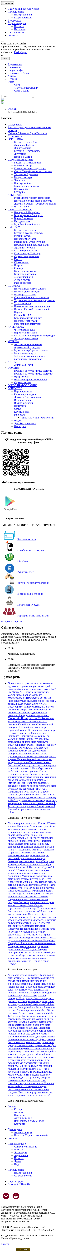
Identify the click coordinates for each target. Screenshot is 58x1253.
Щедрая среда (21, 376)
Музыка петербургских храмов (31, 350)
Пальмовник (21, 189)
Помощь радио (16, 11)
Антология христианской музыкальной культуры (28, 346)
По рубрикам (15, 124)
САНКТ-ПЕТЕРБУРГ (20, 209)
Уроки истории (22, 303)
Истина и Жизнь (23, 156)
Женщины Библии (24, 145)
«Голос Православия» (26, 87)
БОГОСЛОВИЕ (16, 139)
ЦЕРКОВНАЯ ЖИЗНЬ (20, 159)
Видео (17, 1164)
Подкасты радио (17, 23)
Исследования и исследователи (31, 244)
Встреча (18, 265)
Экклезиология (22, 148)
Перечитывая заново (25, 332)
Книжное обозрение (25, 274)
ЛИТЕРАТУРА (16, 326)
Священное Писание (25, 1146)
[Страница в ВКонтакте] (6, 1196)
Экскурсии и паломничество (23, 8)
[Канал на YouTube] (16, 1196)
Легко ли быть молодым (27, 397)
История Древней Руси (27, 291)
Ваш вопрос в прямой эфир (29, 1120)
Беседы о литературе (25, 230)
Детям (17, 1161)
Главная (12, 108)
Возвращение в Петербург (28, 215)
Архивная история (24, 247)
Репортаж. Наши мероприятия (37, 417)
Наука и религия (23, 391)
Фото (17, 84)
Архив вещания (23, 1118)
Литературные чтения (26, 338)
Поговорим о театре (25, 238)
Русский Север (22, 235)
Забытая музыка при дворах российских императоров (29, 357)
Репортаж (19, 414)
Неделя (18, 420)
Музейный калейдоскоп (27, 224)
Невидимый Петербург (27, 212)
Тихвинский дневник (26, 174)
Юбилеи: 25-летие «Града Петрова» (27, 133)
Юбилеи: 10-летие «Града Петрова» (33, 373)
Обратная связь (22, 382)
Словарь (18, 268)
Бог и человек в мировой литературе (34, 335)
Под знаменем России (26, 320)
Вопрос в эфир (16, 70)
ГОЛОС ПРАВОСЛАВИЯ (22, 385)
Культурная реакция (25, 271)
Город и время (22, 221)
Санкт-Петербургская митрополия (33, 171)
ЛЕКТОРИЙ (15, 194)
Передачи (13, 79)
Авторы (12, 76)
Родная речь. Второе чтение (29, 241)
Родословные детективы (27, 323)
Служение (19, 192)
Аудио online (15, 64)
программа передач (11, 621)
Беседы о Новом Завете (27, 142)
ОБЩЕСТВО (15, 388)
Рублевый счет (25, 572)
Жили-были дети (23, 364)
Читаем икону (21, 206)
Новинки (19, 26)
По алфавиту (15, 136)
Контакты (13, 35)
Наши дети (20, 426)
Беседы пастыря (23, 177)
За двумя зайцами (24, 277)
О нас (11, 81)
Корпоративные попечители (33, 615)
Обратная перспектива (26, 256)
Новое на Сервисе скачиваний (31, 1135)
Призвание (20, 405)
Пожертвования (23, 14)
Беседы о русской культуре (29, 233)
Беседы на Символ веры (27, 162)
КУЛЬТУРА (14, 227)
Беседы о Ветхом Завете (27, 150)
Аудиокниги (21, 1155)
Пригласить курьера (28, 604)
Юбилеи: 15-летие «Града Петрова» (33, 370)
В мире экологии (23, 403)
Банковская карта (26, 539)
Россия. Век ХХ (23, 315)
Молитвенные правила (26, 186)
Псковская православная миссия (32, 306)
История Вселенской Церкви (30, 288)
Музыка (18, 1149)
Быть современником (26, 250)
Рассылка (13, 1138)
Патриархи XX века (25, 294)
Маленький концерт (25, 353)
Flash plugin (20, 52)
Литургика (20, 153)
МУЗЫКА (13, 341)
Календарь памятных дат (28, 318)
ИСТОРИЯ (14, 285)
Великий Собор (23, 165)
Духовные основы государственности (35, 203)
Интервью (19, 29)
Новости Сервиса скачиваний (30, 379)
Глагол (18, 259)
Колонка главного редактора (30, 168)
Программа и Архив (19, 73)
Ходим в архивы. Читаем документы (34, 300)
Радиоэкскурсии (23, 282)
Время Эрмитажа (23, 218)
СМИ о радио (21, 90)
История (19, 1158)
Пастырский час (23, 183)
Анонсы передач (23, 1132)
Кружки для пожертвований (33, 582)
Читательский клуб (24, 329)
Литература (20, 1152)
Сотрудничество (23, 17)
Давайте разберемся (25, 423)
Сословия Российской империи (31, 297)
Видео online (15, 67)
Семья (17, 408)
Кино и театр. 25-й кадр (27, 253)
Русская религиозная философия (32, 197)
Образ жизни (21, 262)
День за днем (15, 1129)
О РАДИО (13, 367)
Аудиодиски (14, 20)
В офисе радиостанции (30, 593)
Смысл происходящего (26, 394)
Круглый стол (21, 411)
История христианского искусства (33, 200)
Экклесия (19, 180)
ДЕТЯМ (12, 362)
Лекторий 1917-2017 (19, 1184)
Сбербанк (22, 561)
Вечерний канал (23, 400)
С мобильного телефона (30, 550)
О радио (18, 1109)
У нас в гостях (22, 279)
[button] (2, 41)
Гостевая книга (16, 32)
